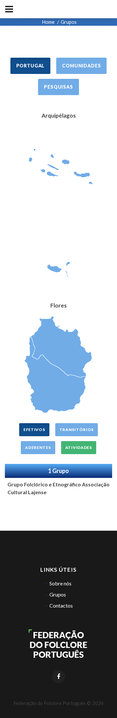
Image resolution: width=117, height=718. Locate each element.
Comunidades (81, 65)
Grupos (57, 594)
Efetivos (34, 429)
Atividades (78, 447)
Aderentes (38, 447)
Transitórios (76, 429)
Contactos (61, 605)
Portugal (30, 65)
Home (48, 22)
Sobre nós (60, 583)
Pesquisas (58, 87)
